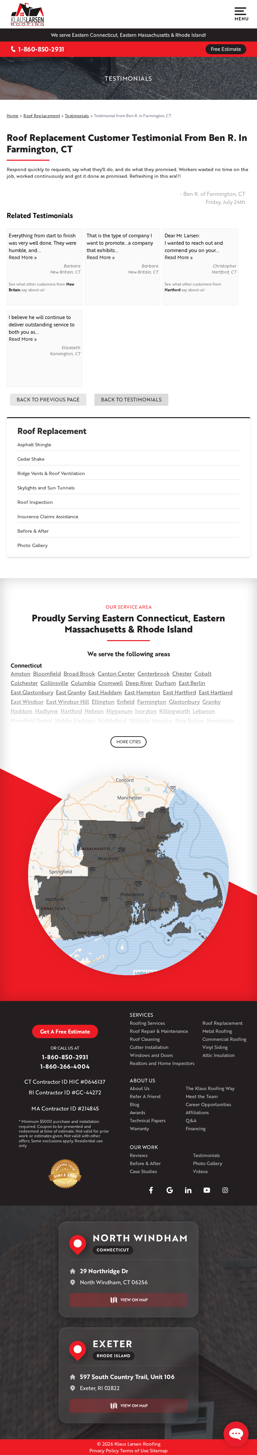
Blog (134, 1104)
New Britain (189, 720)
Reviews (139, 1155)
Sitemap (159, 1450)
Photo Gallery (32, 545)
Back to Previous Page (48, 399)
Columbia (83, 683)
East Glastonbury (32, 692)
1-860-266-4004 (65, 1066)
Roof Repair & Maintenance (159, 1031)
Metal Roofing (217, 1031)
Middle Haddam (75, 720)
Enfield (126, 701)
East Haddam (105, 692)
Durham (165, 683)
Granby (211, 701)
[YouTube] (207, 1190)
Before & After (33, 531)
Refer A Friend (145, 1096)
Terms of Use (134, 1450)
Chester (182, 673)
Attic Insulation (218, 1055)
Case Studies (143, 1171)
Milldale (139, 720)
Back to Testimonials (131, 399)
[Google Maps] (170, 1190)
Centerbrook (154, 673)
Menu (240, 18)
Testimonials (206, 1155)
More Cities (128, 742)
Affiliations (197, 1112)
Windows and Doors (151, 1055)
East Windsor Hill (67, 701)
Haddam (21, 711)
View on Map (134, 1300)
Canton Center (116, 673)
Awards (137, 1112)
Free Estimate (226, 49)
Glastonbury (184, 701)
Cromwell (110, 683)
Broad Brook (79, 673)
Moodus (162, 720)
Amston (20, 673)
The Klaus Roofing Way (210, 1088)
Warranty (139, 1128)
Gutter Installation (149, 1047)
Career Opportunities (208, 1104)
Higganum (119, 711)
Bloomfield (47, 673)
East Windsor (27, 701)
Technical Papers (148, 1120)
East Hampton (142, 692)
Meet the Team (202, 1096)
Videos (200, 1171)
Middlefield (112, 720)
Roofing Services (147, 1023)
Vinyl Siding (215, 1047)
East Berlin (192, 683)
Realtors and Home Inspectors (162, 1063)
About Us (140, 1088)
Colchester (24, 683)
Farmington (151, 701)
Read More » (23, 257)
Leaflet (140, 972)
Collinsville (54, 683)
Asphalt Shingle (34, 444)
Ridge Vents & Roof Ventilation (51, 473)
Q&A (191, 1120)
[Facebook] (151, 1190)
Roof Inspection (35, 502)
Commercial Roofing (224, 1039)
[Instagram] (225, 1190)
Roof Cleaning (145, 1039)
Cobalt (202, 673)
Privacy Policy (104, 1450)
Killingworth (174, 711)
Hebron (94, 711)
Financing (195, 1128)
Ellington (103, 701)
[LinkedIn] (188, 1190)
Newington (220, 720)
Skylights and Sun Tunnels (46, 487)
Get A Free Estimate (65, 1031)
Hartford (172, 290)
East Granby (71, 692)
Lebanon (204, 711)
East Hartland (216, 692)
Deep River (139, 683)
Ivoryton (146, 711)
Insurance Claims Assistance (47, 516)
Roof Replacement (51, 431)
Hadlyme (46, 711)
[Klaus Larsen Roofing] (27, 14)
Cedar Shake (31, 459)
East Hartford (179, 692)
